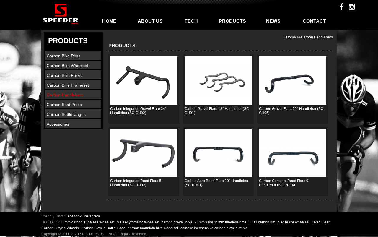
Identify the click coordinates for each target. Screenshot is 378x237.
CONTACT (314, 21)
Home (291, 37)
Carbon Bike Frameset (68, 85)
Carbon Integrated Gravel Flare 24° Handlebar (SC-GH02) (138, 111)
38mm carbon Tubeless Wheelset (88, 222)
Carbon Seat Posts (64, 104)
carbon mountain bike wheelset (153, 228)
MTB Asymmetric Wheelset (138, 222)
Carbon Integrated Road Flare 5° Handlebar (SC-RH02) (136, 183)
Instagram (92, 216)
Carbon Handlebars (65, 94)
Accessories (58, 124)
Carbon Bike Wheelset (67, 65)
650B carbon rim (262, 222)
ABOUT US (150, 21)
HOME (109, 21)
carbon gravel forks (177, 222)
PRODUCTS (232, 21)
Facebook (74, 216)
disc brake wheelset (294, 222)
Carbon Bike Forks (64, 75)
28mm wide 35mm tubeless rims (221, 222)
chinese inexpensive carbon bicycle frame (214, 228)
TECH (191, 21)
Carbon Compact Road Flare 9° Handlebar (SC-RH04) (284, 183)
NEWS (273, 21)
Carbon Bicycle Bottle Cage (103, 228)
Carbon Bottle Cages (66, 114)
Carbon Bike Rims (63, 55)
